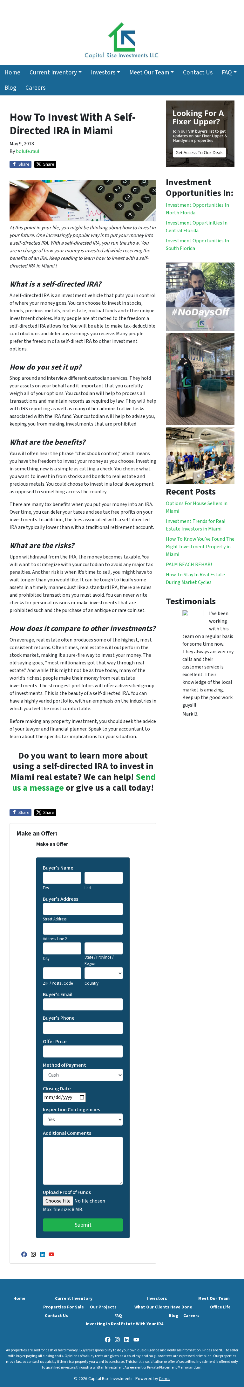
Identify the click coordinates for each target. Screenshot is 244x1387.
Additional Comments (67, 1133)
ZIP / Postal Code (58, 983)
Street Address (54, 919)
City (46, 958)
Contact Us (198, 72)
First (46, 888)
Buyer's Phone (59, 1018)
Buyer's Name (58, 867)
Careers (35, 87)
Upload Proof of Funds (67, 1192)
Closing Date (57, 1088)
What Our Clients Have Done (163, 1307)
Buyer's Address (60, 899)
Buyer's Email (57, 994)
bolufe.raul (27, 151)
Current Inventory (53, 72)
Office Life (220, 1307)
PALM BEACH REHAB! (189, 564)
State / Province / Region (99, 960)
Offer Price (55, 1041)
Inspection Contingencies (71, 1109)
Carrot (164, 1379)
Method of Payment (64, 1065)
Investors (103, 72)
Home (12, 72)
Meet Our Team (149, 72)
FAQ (227, 72)
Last (88, 888)
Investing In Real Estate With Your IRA (125, 1324)
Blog (10, 87)
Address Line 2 (55, 939)
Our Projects (103, 1307)
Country (91, 983)
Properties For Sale (63, 1307)
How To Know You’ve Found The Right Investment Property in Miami (200, 547)
